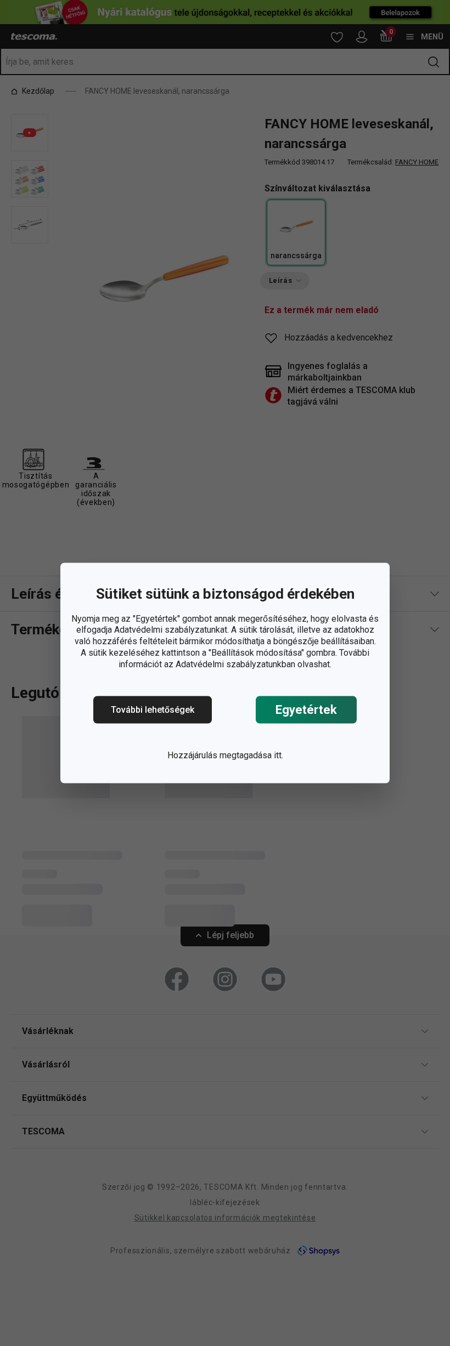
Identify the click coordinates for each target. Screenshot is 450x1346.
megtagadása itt (251, 755)
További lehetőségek (152, 710)
